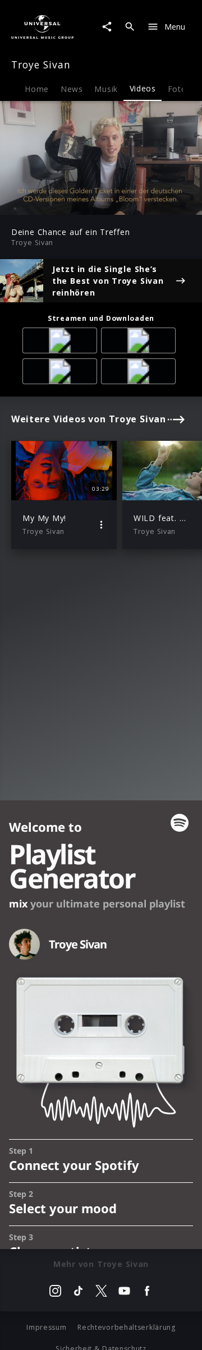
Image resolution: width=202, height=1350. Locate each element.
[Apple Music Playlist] (140, 373)
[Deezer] (61, 373)
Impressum (46, 1327)
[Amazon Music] (61, 342)
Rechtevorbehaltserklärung (126, 1327)
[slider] (65, 202)
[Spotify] (140, 342)
